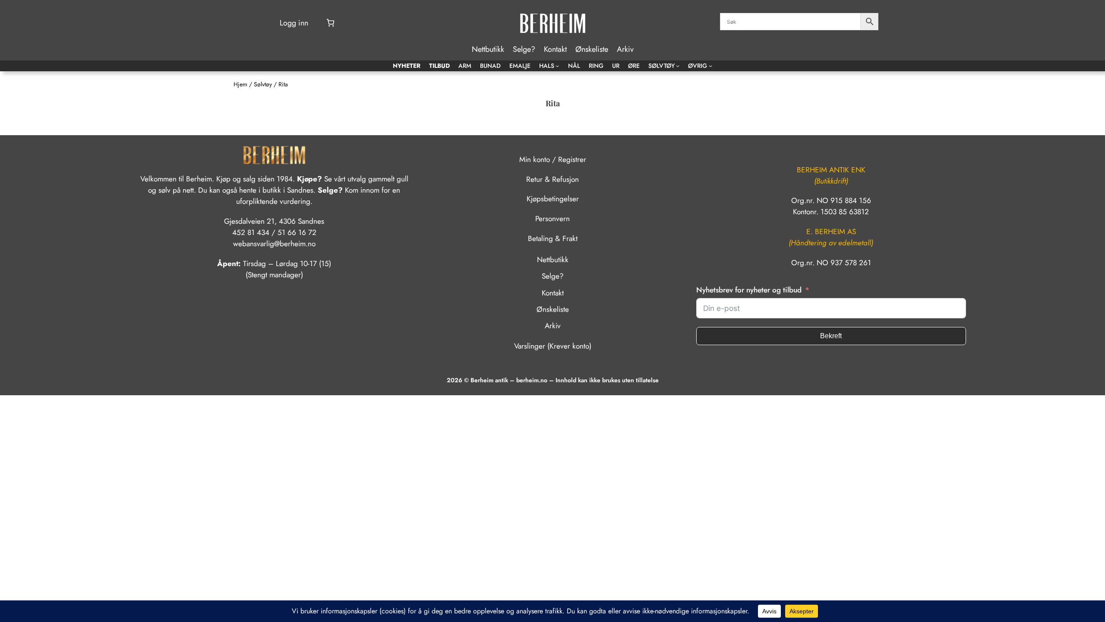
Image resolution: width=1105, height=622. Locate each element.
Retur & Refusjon (552, 179)
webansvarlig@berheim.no (274, 243)
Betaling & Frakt (553, 238)
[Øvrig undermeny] (710, 65)
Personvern (552, 218)
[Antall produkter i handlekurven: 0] (330, 22)
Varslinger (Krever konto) (552, 346)
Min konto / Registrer (552, 159)
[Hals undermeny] (557, 65)
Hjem (240, 84)
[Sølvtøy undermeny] (677, 65)
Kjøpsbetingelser (553, 199)
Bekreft (831, 336)
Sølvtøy (263, 84)
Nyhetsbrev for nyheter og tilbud (749, 290)
